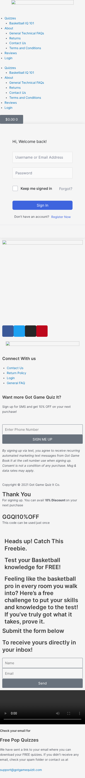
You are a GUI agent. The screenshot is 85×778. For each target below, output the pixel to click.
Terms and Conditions (25, 48)
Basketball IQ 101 (21, 23)
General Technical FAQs (26, 33)
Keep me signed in (36, 188)
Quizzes (10, 18)
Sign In (42, 205)
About (9, 28)
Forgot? (65, 188)
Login (8, 58)
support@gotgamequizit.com (21, 770)
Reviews (11, 53)
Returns (15, 38)
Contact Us (17, 43)
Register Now (61, 217)
